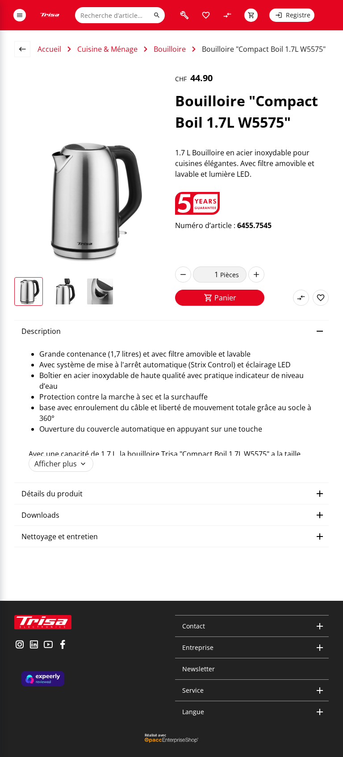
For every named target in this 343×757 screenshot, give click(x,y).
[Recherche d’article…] (157, 15)
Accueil (49, 49)
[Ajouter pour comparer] (301, 298)
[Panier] (251, 15)
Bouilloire (170, 49)
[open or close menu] (19, 15)
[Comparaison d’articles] (227, 15)
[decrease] (183, 274)
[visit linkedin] (34, 645)
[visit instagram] (19, 645)
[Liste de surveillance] (206, 15)
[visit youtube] (48, 645)
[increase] (256, 274)
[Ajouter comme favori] (321, 298)
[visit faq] (184, 15)
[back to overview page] (26, 49)
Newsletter (198, 669)
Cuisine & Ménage (107, 49)
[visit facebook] (62, 645)
